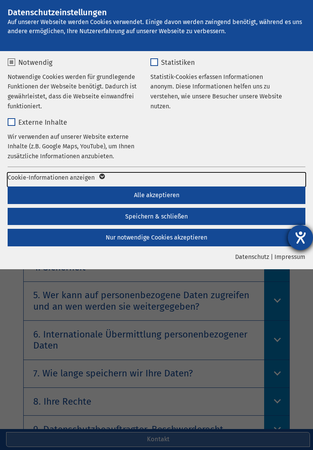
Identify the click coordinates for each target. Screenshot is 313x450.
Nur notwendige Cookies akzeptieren (156, 237)
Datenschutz (252, 256)
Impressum (289, 256)
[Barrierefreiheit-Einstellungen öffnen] (300, 237)
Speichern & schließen (156, 216)
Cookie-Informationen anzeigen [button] (52, 177)
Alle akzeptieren (156, 195)
